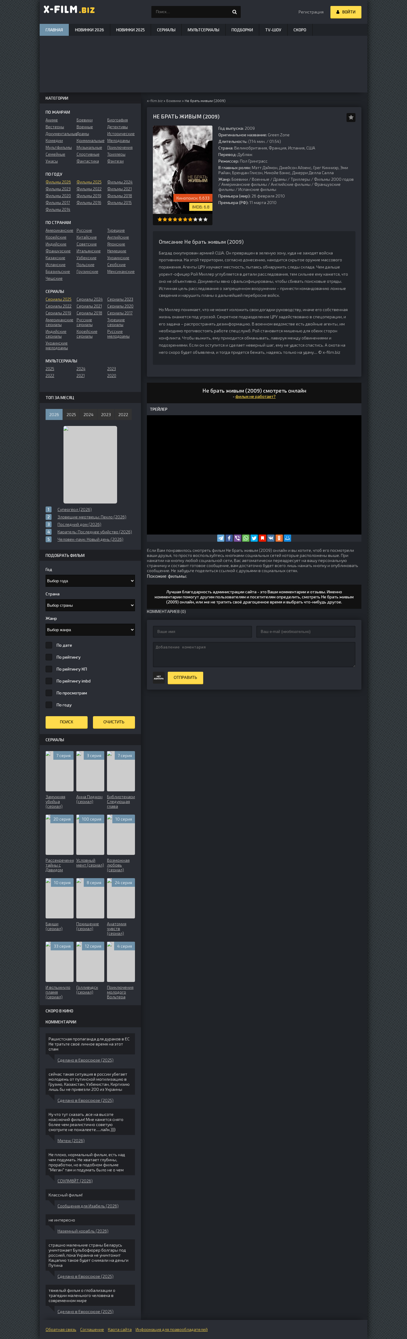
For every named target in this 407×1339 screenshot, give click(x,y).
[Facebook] (229, 538)
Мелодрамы (118, 140)
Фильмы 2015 (119, 202)
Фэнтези (115, 161)
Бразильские (58, 271)
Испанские (56, 264)
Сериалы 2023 (120, 299)
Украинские (118, 257)
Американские (59, 230)
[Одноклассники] (279, 538)
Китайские (87, 237)
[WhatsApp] (245, 538)
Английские (118, 237)
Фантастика (88, 161)
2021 (81, 375)
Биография (117, 120)
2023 (111, 368)
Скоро (299, 29)
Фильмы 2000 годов (334, 179)
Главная (54, 29)
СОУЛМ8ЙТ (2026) (75, 1180)
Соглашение (92, 1329)
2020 (111, 375)
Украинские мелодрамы (57, 345)
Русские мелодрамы (118, 334)
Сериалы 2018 (89, 313)
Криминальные (90, 140)
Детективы (117, 126)
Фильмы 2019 (89, 195)
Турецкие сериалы (116, 322)
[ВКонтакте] (270, 538)
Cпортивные (88, 154)
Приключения (120, 147)
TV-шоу (273, 29)
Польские (85, 264)
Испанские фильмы (257, 189)
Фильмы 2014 (58, 209)
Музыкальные (89, 147)
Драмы (280, 179)
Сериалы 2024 (90, 299)
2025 (50, 368)
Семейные (55, 154)
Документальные (59, 133)
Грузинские (87, 271)
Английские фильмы (290, 184)
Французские (58, 250)
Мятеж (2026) (71, 1140)
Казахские (55, 257)
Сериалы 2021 (89, 306)
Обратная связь (61, 1329)
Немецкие (116, 250)
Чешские (54, 278)
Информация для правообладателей (172, 1329)
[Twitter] (254, 538)
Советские (87, 244)
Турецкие (116, 230)
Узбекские (87, 257)
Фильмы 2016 (89, 202)
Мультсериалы (203, 29)
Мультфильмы (59, 147)
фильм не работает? (255, 396)
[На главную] (69, 12)
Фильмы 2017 (58, 202)
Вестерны (55, 126)
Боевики (240, 179)
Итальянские (89, 250)
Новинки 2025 (130, 29)
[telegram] (220, 538)
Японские (116, 244)
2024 (81, 368)
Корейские (56, 237)
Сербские (116, 264)
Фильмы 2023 (58, 188)
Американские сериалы (59, 322)
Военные (260, 179)
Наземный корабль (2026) (83, 1230)
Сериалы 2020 (120, 306)
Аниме (52, 120)
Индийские (56, 244)
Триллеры (300, 179)
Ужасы (52, 161)
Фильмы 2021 (119, 188)
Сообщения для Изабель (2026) (88, 1205)
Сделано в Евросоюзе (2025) (86, 1059)
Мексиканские (121, 271)
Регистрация (311, 11)
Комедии (54, 140)
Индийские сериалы (56, 334)
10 (205, 219)
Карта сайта (120, 1329)
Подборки (242, 29)
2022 (50, 375)
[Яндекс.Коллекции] (262, 538)
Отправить (185, 677)
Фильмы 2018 (119, 195)
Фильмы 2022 (89, 188)
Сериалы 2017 (120, 313)
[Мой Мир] (287, 538)
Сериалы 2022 (59, 306)
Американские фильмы (244, 184)
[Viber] (237, 538)
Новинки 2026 (89, 29)
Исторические (121, 133)
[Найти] (235, 12)
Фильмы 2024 (120, 182)
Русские (84, 230)
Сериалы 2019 (58, 313)
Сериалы (166, 29)
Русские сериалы (85, 322)
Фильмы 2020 (58, 195)
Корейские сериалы (87, 334)
